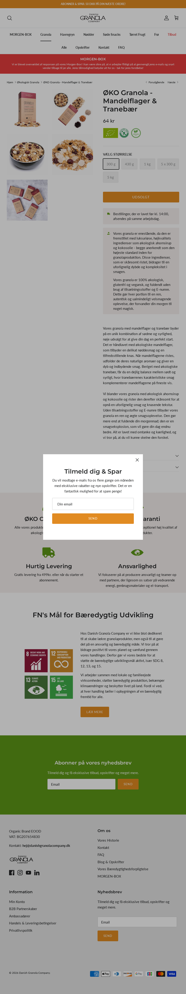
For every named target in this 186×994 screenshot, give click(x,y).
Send (92, 518)
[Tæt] (137, 460)
